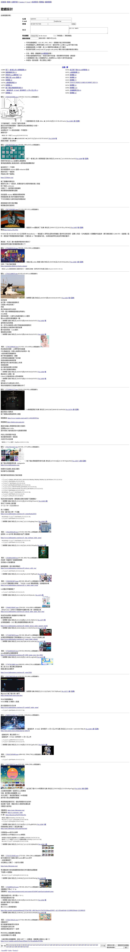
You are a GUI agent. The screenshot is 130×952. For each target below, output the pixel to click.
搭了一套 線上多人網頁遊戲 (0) (16, 70)
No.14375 (41, 620)
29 (82, 945)
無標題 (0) (73, 77)
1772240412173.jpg (11, 389)
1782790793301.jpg (11, 145)
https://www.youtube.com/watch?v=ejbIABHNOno (23, 418)
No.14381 (65, 298)
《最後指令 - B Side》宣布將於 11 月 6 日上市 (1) (22, 90)
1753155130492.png (12, 855)
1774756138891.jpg (12, 664)
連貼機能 (68, 35)
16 (45, 945)
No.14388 (70, 121)
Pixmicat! (15, 950)
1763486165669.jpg (12, 558)
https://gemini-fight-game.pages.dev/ (12, 695)
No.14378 (69, 409)
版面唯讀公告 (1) (11, 72)
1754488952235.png (12, 887)
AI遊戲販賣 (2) (74, 72)
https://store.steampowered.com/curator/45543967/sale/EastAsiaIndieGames (30, 891)
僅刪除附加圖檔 (123, 945)
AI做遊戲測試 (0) (11, 82)
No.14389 (79, 158)
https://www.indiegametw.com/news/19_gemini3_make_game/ (19, 707)
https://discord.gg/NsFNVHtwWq (16, 815)
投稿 (2, 15)
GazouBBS (4, 950)
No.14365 (41, 912)
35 (7, 946)
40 (21, 946)
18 (51, 945)
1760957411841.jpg (11, 715)
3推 (83, 788)
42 (27, 946)
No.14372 (65, 691)
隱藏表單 (7, 15)
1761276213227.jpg (11, 447)
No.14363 (41, 878)
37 (13, 946)
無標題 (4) (73, 75)
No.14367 (75, 461)
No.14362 (41, 844)
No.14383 (41, 334)
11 (31, 945)
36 (10, 946)
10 (28, 945)
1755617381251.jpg (12, 920)
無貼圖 (59, 35)
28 (79, 945)
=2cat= (28, 2)
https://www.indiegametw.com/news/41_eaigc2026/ (16, 672)
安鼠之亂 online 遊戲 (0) (13, 77)
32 (91, 945)
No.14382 (41, 320)
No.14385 (41, 378)
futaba (10, 950)
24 (68, 945)
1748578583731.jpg (11, 764)
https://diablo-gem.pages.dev (15, 422)
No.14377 (40, 641)
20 (56, 945)
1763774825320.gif (11, 676)
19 (54, 945)
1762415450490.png (12, 754)
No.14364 (41, 900)
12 (34, 945)
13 (36, 945)
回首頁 (3, 2)
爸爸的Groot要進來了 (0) (14, 75)
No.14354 (78, 788)
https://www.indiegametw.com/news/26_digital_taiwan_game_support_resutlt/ (24, 626)
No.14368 (42, 501)
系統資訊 (35, 2)
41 (24, 946)
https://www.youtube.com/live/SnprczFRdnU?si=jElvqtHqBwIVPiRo (22, 941)
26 (74, 945)
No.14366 (89, 729)
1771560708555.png (12, 635)
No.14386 (73, 262)
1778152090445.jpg (12, 347)
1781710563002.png (11, 209)
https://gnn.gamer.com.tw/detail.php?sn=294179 (15, 731)
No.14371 (40, 545)
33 (94, 945)
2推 (46, 501)
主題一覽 (65, 67)
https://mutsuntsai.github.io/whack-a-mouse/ (14, 266)
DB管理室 (44, 53)
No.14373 (41, 574)
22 (62, 945)
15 (42, 945)
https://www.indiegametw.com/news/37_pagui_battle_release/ (19, 639)
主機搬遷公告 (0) (75, 90)
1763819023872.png (12, 581)
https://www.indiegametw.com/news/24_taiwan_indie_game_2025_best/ (22, 611)
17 (48, 945)
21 (59, 945)
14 (39, 945)
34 (96, 945)
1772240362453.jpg (12, 651)
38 (16, 946)
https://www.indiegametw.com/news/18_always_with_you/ (18, 568)
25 (71, 945)
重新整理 (48, 2)
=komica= (22, 2)
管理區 (41, 2)
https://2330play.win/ (7, 177)
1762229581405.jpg (12, 532)
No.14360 (40, 824)
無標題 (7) (73, 80)
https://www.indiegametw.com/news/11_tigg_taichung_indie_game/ (21, 538)
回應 (77, 121)
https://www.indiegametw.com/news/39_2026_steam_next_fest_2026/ (22, 655)
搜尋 (8, 2)
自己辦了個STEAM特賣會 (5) (79, 70)
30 (85, 945)
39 (19, 946)
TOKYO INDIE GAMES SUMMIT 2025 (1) (84, 82)
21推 (80, 461)
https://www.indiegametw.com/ (10, 465)
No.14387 (74, 227)
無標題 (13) (73, 88)
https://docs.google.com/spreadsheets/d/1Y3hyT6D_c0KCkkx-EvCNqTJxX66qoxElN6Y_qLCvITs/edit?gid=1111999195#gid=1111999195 (43, 910)
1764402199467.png (12, 607)
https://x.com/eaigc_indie (15, 812)
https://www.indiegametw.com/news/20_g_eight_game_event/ (19, 585)
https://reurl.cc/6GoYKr (11, 230)
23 (65, 945)
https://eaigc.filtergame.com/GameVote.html (14, 828)
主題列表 (15, 2)
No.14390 (52, 138)
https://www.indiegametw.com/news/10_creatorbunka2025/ (18, 514)
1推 (74, 121)
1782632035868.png (11, 97)
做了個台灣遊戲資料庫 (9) (14, 88)
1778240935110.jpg (11, 248)
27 (76, 945)
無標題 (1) (73, 85)
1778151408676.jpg (11, 273)
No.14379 (40, 657)
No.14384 (41, 372)
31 (88, 945)
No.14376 (41, 628)
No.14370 (42, 745)
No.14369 (42, 521)
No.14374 (38, 595)
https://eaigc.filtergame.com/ (16, 810)
